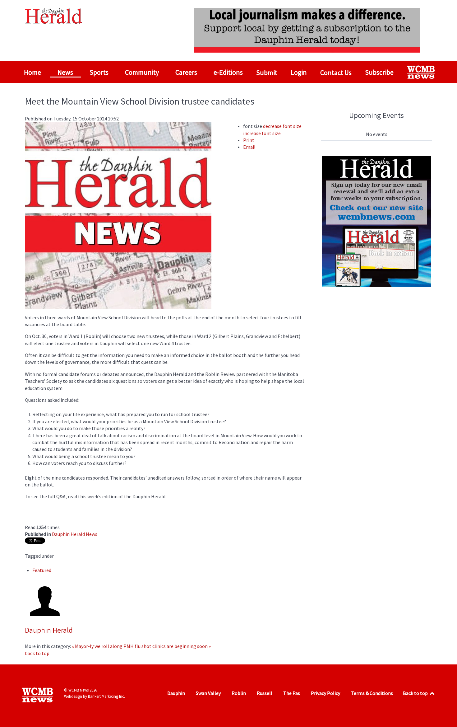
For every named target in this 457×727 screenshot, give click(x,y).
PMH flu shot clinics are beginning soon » (167, 646)
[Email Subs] (376, 221)
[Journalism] (307, 29)
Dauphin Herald (49, 630)
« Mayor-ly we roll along (97, 646)
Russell (264, 693)
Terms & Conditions (372, 693)
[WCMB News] (421, 72)
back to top (37, 653)
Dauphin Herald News (74, 534)
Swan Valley (208, 693)
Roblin (239, 693)
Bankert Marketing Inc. (106, 696)
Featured (41, 570)
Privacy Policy (325, 693)
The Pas (291, 693)
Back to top (416, 693)
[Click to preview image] (118, 215)
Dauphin (176, 693)
